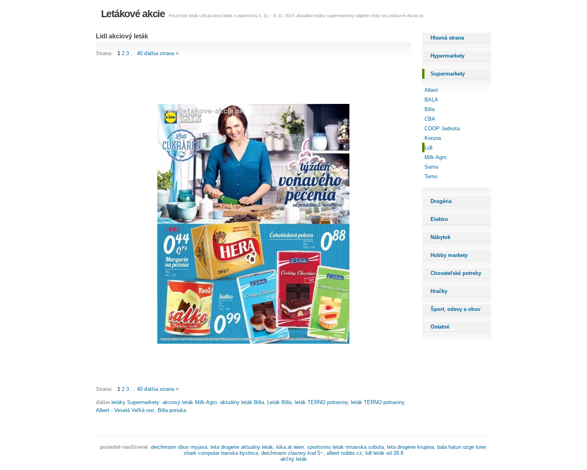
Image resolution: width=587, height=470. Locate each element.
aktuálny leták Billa (242, 402)
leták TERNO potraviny (321, 402)
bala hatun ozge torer (461, 447)
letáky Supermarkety (135, 402)
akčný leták (293, 459)
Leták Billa (279, 402)
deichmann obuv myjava (179, 447)
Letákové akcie (133, 13)
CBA (429, 119)
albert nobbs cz (344, 453)
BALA (431, 100)
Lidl (428, 148)
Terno (430, 176)
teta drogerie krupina (410, 447)
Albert (431, 90)
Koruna (432, 138)
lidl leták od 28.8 (384, 453)
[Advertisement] (241, 81)
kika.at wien (290, 447)
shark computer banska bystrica (221, 453)
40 (140, 53)
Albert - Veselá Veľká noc (125, 410)
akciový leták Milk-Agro (190, 402)
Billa (429, 109)
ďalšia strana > (161, 53)
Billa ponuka (172, 410)
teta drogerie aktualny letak (241, 447)
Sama (431, 167)
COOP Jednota (442, 128)
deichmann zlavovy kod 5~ (292, 453)
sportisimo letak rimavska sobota (345, 447)
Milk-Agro (435, 157)
